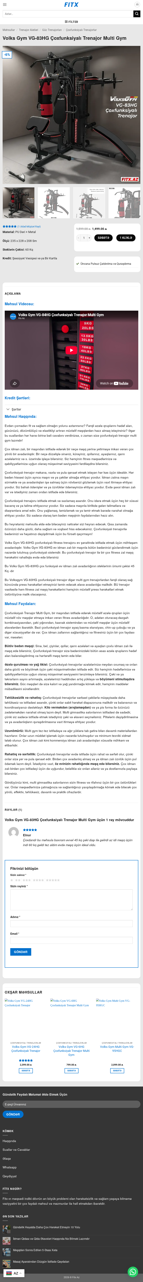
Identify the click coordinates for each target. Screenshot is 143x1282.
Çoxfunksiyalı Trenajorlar (81, 30)
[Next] (133, 115)
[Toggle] (8, 409)
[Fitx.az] (72, 4)
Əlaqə (7, 1158)
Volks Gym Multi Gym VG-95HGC (117, 1049)
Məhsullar (9, 30)
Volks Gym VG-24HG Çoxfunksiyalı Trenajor (25, 1049)
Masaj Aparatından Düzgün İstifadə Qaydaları (41, 1261)
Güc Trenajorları (52, 30)
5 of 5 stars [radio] (52, 880)
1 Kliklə (126, 237)
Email (14, 934)
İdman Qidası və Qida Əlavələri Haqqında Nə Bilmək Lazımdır (51, 1238)
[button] (5, 4)
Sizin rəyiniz (19, 886)
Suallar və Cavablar (16, 1149)
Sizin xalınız (18, 875)
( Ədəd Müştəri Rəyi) (29, 226)
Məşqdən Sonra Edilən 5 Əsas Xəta (35, 1250)
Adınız (15, 917)
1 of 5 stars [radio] (11, 880)
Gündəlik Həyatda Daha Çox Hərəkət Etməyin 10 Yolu (46, 1227)
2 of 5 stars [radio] (17, 880)
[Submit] (136, 13)
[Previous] (10, 115)
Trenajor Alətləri (28, 30)
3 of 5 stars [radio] (26, 880)
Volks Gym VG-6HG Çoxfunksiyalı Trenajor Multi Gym (71, 1050)
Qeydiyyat (10, 1176)
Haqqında (9, 1141)
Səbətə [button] (26, 1070)
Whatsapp (10, 1167)
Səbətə (103, 237)
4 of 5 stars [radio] (38, 880)
